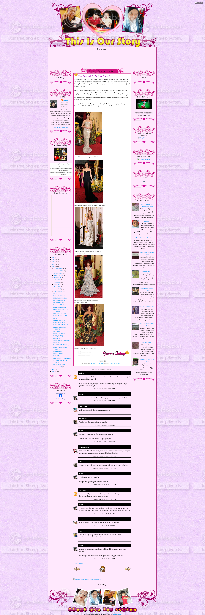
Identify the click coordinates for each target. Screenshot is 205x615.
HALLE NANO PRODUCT (146, 307)
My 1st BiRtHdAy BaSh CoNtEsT (147, 360)
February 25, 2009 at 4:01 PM (105, 525)
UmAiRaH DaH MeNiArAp (61, 345)
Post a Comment (78, 563)
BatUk (55, 318)
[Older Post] (128, 571)
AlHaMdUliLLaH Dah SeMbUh (59, 328)
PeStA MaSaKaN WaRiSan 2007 (146, 325)
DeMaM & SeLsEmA (59, 334)
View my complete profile (60, 127)
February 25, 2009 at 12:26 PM (105, 485)
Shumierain (83, 418)
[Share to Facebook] (105, 361)
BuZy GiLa (56, 356)
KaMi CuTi (56, 343)
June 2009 (57, 282)
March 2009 (57, 289)
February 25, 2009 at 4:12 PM (105, 540)
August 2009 (58, 278)
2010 (54, 264)
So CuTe (55, 293)
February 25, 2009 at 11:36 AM (104, 468)
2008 (54, 369)
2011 (54, 262)
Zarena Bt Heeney (60, 393)
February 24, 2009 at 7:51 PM (105, 401)
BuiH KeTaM (57, 338)
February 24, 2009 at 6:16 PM (105, 389)
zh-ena (65, 100)
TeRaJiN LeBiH (146, 342)
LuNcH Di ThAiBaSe (59, 296)
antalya (81, 519)
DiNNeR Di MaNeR (59, 320)
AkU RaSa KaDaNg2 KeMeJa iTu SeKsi (147, 205)
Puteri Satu (83, 406)
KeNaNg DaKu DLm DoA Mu (143, 238)
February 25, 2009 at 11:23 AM (104, 456)
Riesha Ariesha (117, 614)
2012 (54, 259)
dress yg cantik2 (115, 363)
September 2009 (59, 275)
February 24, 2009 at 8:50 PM (105, 425)
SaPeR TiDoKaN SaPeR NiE (61, 340)
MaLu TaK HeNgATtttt (60, 298)
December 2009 (58, 269)
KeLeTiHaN (56, 331)
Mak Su (81, 373)
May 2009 (57, 284)
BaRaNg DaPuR (58, 354)
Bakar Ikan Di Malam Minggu (147, 289)
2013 (54, 257)
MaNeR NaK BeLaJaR (59, 307)
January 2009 (58, 367)
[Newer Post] (76, 571)
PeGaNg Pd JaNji (58, 336)
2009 (54, 266)
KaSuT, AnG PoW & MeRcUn (62, 358)
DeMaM (146, 221)
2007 (54, 371)
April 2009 (57, 287)
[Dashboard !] (199, 3)
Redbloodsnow (84, 447)
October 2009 (58, 273)
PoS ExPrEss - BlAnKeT (60, 365)
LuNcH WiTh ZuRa (59, 323)
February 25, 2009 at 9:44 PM (105, 558)
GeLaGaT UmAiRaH (59, 300)
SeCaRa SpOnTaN (58, 303)
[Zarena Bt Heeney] (60, 397)
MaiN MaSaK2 (57, 351)
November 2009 (59, 271)
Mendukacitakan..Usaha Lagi (147, 254)
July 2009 (57, 280)
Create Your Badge (61, 398)
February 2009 (58, 291)
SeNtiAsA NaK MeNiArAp (61, 325)
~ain (80, 531)
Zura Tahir (83, 490)
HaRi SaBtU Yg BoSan (60, 313)
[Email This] (100, 361)
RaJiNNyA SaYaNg (58, 305)
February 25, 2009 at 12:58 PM (105, 499)
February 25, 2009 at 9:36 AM (105, 442)
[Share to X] (102, 361)
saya (80, 461)
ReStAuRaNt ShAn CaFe (60, 316)
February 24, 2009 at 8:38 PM (105, 413)
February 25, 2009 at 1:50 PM (105, 513)
